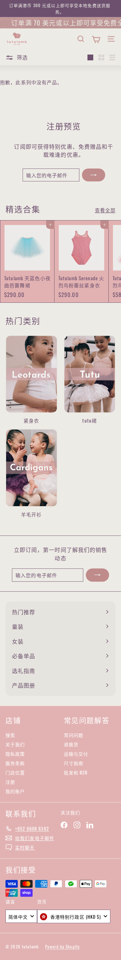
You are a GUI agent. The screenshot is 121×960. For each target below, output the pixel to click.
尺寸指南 (74, 763)
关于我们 (15, 744)
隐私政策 (15, 753)
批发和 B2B (76, 772)
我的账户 (15, 791)
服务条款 (15, 763)
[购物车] (96, 38)
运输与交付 (76, 753)
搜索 (10, 734)
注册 (10, 781)
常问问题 (74, 734)
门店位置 (15, 772)
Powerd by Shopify (62, 946)
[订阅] (93, 175)
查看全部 (105, 209)
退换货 (71, 744)
